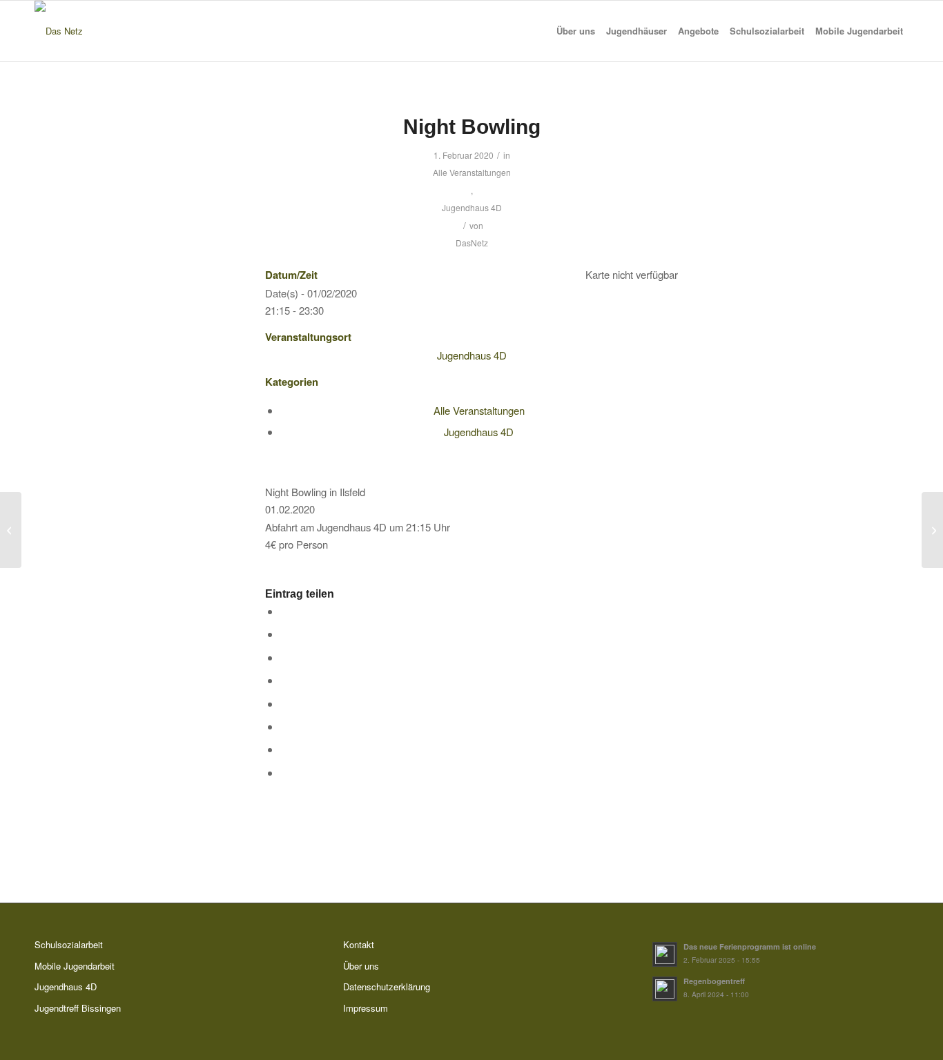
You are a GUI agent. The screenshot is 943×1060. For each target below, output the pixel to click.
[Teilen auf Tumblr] (479, 705)
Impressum (365, 1007)
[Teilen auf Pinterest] (479, 658)
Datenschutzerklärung (386, 986)
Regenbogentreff (714, 981)
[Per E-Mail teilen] (479, 774)
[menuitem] (576, 31)
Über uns (361, 965)
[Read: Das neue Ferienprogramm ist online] (664, 954)
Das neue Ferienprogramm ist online (749, 946)
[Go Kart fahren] (10, 530)
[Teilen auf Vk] (479, 727)
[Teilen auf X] (479, 635)
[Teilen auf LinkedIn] (479, 681)
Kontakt (358, 944)
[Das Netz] (59, 31)
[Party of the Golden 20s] (932, 530)
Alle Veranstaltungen (472, 172)
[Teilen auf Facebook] (479, 612)
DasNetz (472, 242)
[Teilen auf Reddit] (479, 750)
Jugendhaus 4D (472, 207)
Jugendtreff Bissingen (78, 1007)
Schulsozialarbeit (69, 944)
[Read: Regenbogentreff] (664, 988)
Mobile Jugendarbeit (75, 965)
